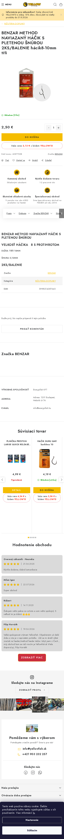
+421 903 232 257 (34, 754)
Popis (9, 213)
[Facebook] (26, 772)
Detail (16, 490)
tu (34, 813)
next (61, 479)
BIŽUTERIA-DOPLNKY (45, 280)
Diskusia (22, 213)
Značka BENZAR (41, 213)
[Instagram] (33, 772)
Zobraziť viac (32, 657)
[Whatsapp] (40, 772)
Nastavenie (32, 820)
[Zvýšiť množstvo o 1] (58, 127)
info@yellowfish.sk (35, 749)
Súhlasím (32, 830)
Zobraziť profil (30, 689)
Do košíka (32, 137)
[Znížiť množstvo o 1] (48, 127)
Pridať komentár (32, 328)
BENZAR (59, 154)
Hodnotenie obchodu (32, 545)
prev (2, 479)
